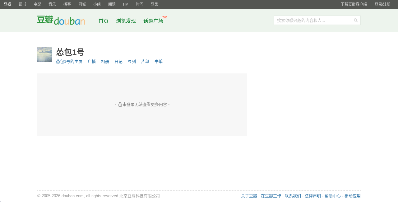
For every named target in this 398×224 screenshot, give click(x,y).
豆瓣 (7, 4)
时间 (139, 4)
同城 (82, 4)
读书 (22, 4)
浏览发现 (126, 21)
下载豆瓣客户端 (354, 4)
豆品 (154, 4)
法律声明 (313, 196)
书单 (159, 61)
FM (125, 4)
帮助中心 (333, 196)
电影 (37, 4)
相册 (105, 61)
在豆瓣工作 (271, 196)
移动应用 (353, 196)
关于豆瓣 (249, 196)
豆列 (132, 61)
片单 (145, 61)
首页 (104, 21)
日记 (118, 61)
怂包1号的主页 (69, 61)
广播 (92, 61)
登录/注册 (383, 4)
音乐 (52, 4)
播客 (67, 4)
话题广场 (153, 21)
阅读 (112, 4)
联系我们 (293, 196)
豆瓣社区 (66, 21)
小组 (97, 4)
